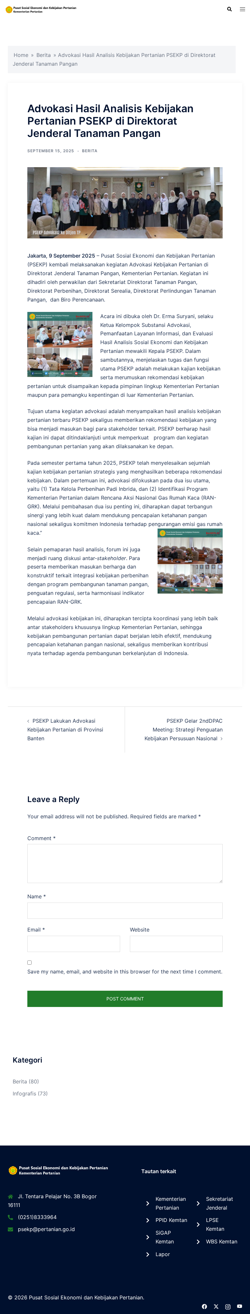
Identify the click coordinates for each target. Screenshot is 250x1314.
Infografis (24, 1093)
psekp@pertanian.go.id (46, 1229)
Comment (41, 838)
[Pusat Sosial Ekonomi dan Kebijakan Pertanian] (41, 9)
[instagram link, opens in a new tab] (227, 1306)
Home (21, 55)
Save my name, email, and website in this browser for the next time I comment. (124, 971)
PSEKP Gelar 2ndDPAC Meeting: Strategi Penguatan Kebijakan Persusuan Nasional (184, 729)
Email (36, 929)
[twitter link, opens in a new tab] (216, 1306)
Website (139, 929)
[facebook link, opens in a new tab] (204, 1306)
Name (36, 896)
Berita (43, 55)
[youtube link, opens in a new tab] (239, 1306)
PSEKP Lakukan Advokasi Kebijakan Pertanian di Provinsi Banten (65, 729)
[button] (229, 9)
